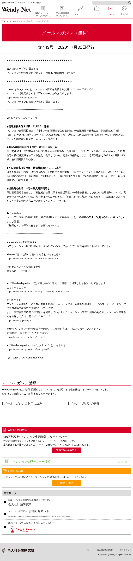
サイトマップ (125, 550)
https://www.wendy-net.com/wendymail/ (28, 349)
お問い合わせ (66, 483)
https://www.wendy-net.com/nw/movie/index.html (32, 258)
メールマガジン (16, 21)
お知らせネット (40, 513)
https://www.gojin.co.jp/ (19, 320)
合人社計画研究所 (30, 502)
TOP (3, 21)
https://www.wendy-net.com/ (22, 97)
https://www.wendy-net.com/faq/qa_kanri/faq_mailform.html (38, 291)
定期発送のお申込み (66, 450)
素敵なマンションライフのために (43, 14)
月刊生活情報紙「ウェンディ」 (62, 14)
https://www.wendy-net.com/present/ (26, 337)
